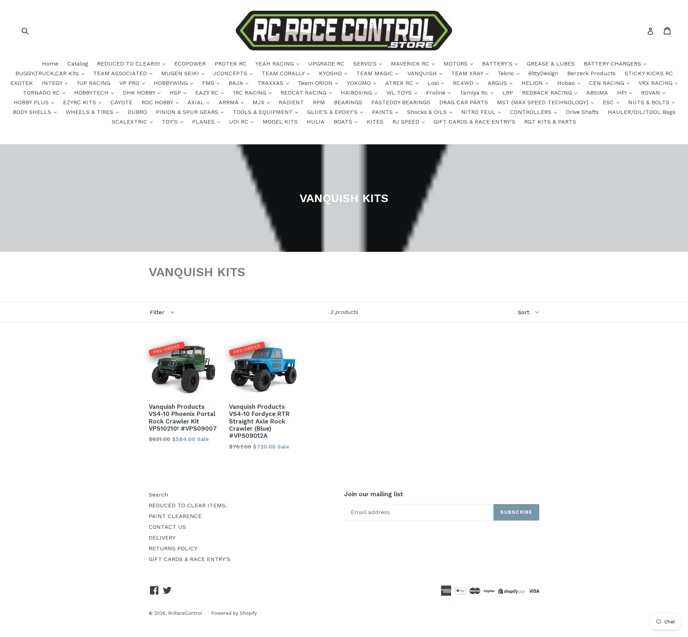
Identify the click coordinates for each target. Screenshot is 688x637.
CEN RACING (607, 83)
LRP (507, 92)
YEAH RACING (275, 63)
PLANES (204, 121)
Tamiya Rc (475, 92)
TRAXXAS (271, 83)
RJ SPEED (406, 121)
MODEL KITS (280, 121)
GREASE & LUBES (551, 63)
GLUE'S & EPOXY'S (333, 112)
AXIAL (196, 102)
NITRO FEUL (479, 112)
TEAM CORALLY (284, 73)
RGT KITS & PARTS (550, 121)
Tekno (506, 73)
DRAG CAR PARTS (463, 102)
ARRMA (229, 102)
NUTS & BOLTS (649, 102)
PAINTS (383, 112)
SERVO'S (365, 63)
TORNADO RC (42, 92)
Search (158, 494)
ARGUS (498, 83)
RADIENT (291, 102)
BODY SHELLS (33, 112)
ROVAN (651, 92)
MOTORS (456, 63)
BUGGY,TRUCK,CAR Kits (48, 73)
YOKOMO (360, 83)
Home (50, 63)
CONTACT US (167, 526)
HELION (533, 83)
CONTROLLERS (531, 112)
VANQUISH (423, 73)
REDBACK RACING (548, 92)
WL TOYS (400, 92)
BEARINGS (348, 102)
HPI (623, 92)
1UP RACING (93, 83)
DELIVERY (162, 537)
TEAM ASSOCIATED (121, 73)
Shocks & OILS (428, 112)
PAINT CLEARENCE (175, 516)
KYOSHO (331, 73)
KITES (375, 121)
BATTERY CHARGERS (613, 63)
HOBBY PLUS (32, 102)
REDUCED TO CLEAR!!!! (129, 63)
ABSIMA (597, 92)
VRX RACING (656, 83)
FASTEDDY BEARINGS (400, 102)
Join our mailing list (373, 494)
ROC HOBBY (158, 102)
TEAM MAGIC (375, 73)
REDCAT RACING (304, 92)
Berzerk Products (591, 73)
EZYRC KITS (80, 102)
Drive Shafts (582, 112)
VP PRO (130, 83)
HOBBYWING (172, 83)
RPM (319, 102)
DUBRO (137, 112)
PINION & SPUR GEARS (188, 112)
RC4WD (464, 83)
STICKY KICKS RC (649, 73)
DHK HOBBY (140, 92)
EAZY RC (207, 92)
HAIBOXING (357, 92)
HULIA (316, 121)
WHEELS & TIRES (90, 112)
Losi (433, 83)
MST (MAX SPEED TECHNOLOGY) (543, 102)
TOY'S (171, 121)
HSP (176, 92)
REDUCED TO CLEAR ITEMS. (188, 505)
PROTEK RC (231, 63)
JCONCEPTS (231, 73)
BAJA (237, 83)
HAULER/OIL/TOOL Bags (641, 112)
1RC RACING (250, 92)
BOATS (344, 121)
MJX (259, 102)
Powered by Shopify (234, 613)
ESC (609, 102)
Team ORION (316, 83)
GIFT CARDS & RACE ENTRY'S (474, 121)
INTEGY (53, 83)
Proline (436, 92)
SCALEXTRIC (130, 121)
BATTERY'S (498, 63)
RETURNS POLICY (173, 548)
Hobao (567, 83)
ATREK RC (400, 83)
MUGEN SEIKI (181, 73)
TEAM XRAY (468, 73)
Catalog (77, 63)
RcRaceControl (185, 613)
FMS (209, 83)
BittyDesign (543, 73)
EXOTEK (21, 83)
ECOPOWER (190, 63)
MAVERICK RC (411, 63)
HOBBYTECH (92, 92)
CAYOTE (121, 102)
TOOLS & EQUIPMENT (264, 112)
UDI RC (239, 121)
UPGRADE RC (326, 63)
